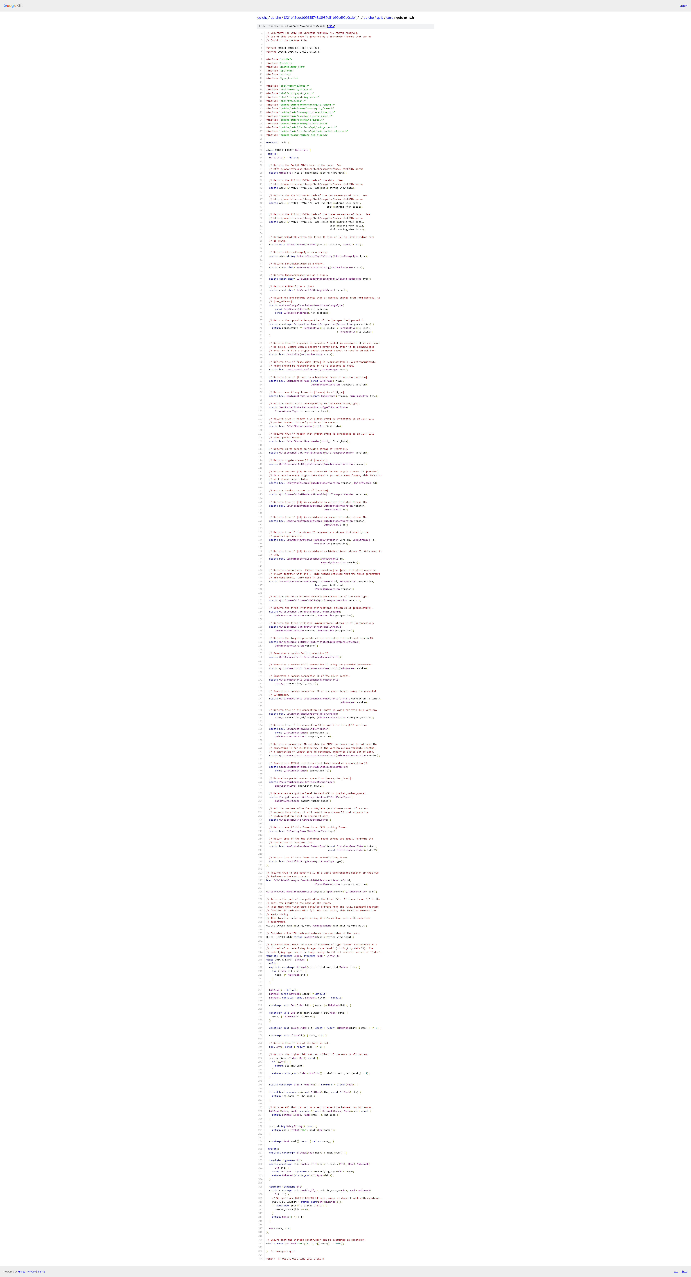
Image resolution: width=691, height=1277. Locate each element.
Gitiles (21, 1271)
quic (380, 17)
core (389, 17)
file (331, 26)
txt (676, 1271)
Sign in (683, 5)
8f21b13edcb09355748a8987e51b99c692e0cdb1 (320, 17)
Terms (41, 1271)
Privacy (31, 1271)
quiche (262, 17)
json (684, 1271)
